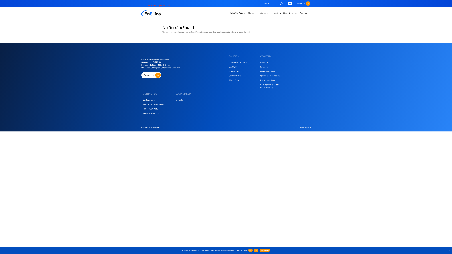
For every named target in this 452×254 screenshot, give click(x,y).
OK (250, 250)
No (256, 250)
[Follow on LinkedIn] (290, 3)
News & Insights (290, 13)
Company (304, 13)
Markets (251, 13)
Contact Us (149, 75)
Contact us (300, 3)
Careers (264, 13)
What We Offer (236, 13)
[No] (449, 250)
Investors (276, 13)
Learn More (265, 250)
